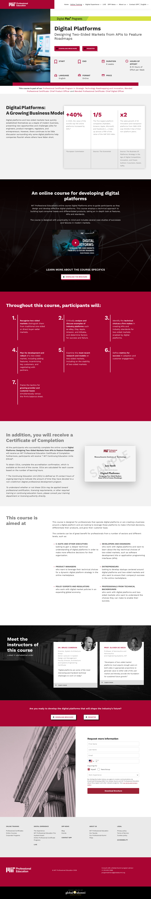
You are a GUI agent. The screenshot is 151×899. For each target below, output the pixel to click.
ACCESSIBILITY (122, 840)
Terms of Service (123, 833)
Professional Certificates (14, 831)
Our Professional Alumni (97, 835)
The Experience (39, 831)
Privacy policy (122, 831)
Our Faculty (93, 833)
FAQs (91, 838)
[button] (67, 48)
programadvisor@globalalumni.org (113, 872)
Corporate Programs (13, 835)
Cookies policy (122, 835)
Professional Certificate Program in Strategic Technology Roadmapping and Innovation (83, 88)
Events (64, 833)
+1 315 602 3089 (107, 870)
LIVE (35, 844)
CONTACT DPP (67, 837)
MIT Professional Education (98, 831)
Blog (63, 831)
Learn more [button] (62, 685)
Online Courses (11, 833)
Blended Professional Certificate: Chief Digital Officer (99, 91)
